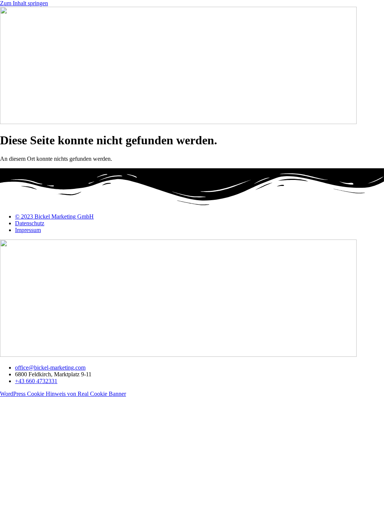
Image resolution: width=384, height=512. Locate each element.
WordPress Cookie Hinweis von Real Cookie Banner (63, 394)
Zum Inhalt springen (24, 3)
